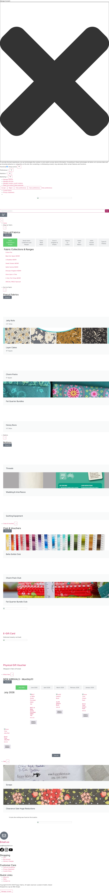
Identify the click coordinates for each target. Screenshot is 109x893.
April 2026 (47, 687)
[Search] (107, 211)
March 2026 (60, 687)
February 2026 (74, 687)
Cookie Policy (7, 190)
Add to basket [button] (33, 722)
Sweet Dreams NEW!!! (12, 263)
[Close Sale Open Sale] (7, 761)
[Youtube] (11, 850)
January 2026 (89, 687)
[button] (54, 81)
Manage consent (6, 891)
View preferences (21, 188)
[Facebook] (2, 850)
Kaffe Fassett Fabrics (91, 242)
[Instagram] (6, 850)
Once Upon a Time (11, 274)
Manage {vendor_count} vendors (13, 183)
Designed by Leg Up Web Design (10, 887)
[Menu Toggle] (1, 220)
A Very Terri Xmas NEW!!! (13, 278)
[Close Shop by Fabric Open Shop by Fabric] (4, 227)
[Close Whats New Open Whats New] (12, 674)
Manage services (8, 181)
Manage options (8, 179)
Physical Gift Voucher (14, 665)
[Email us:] (4, 836)
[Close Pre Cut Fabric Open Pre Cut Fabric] (4, 290)
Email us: (4, 842)
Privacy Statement (8, 192)
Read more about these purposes (13, 185)
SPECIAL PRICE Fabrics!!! (13, 282)
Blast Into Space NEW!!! (13, 256)
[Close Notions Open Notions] (4, 437)
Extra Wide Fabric (41, 242)
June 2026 (34, 687)
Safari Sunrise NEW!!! (12, 267)
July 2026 (21, 687)
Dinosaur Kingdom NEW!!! (13, 271)
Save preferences (34, 188)
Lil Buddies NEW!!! (11, 259)
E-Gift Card (9, 633)
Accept (3, 188)
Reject (11, 188)
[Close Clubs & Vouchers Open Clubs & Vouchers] (15, 523)
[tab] (10, 242)
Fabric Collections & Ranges (19, 249)
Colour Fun (9, 252)
